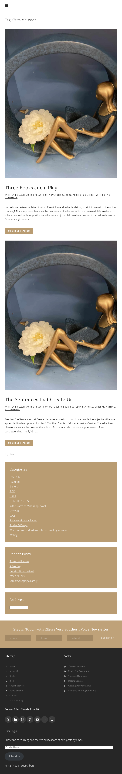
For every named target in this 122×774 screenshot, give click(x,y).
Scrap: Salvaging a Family (23, 581)
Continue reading (19, 231)
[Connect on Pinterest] (30, 719)
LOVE (13, 515)
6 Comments (12, 409)
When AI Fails (17, 576)
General (90, 195)
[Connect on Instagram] (22, 719)
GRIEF (13, 496)
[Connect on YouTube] (37, 719)
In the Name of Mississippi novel (28, 506)
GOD (12, 491)
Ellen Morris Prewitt (31, 195)
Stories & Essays (18, 525)
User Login (11, 731)
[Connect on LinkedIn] (15, 719)
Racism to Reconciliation (23, 520)
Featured (87, 406)
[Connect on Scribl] (52, 719)
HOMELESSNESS (19, 501)
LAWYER (14, 511)
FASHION (15, 477)
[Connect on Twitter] (8, 719)
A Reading (15, 566)
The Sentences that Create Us (38, 399)
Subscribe (107, 638)
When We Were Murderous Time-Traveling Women (38, 530)
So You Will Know (19, 561)
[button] (6, 5)
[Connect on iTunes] (44, 719)
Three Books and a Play (31, 187)
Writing (101, 195)
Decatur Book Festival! (22, 571)
